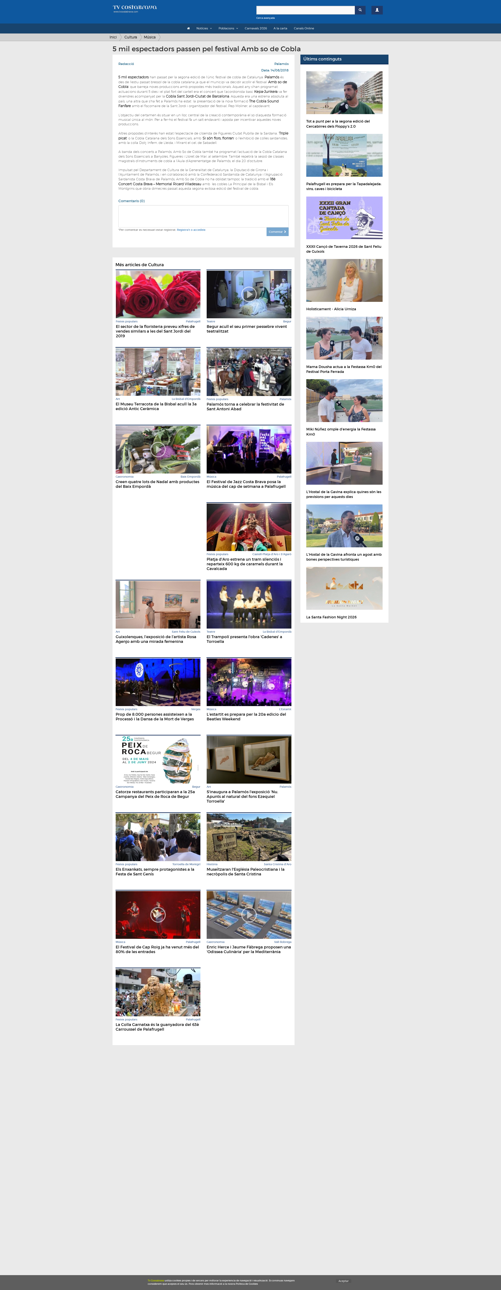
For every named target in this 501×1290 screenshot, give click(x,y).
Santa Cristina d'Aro (277, 864)
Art (118, 399)
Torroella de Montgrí (186, 864)
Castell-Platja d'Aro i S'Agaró (271, 554)
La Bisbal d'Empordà (186, 399)
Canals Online (304, 28)
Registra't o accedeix (191, 230)
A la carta (280, 28)
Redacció (126, 64)
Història (212, 864)
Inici (113, 37)
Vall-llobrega (282, 942)
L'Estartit (285, 709)
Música (150, 37)
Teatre (211, 321)
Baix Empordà (190, 476)
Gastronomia (124, 476)
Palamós (281, 64)
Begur (287, 321)
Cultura (130, 37)
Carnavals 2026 (256, 28)
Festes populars (127, 321)
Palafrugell (193, 321)
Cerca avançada (265, 17)
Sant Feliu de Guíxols (186, 631)
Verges (195, 709)
